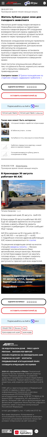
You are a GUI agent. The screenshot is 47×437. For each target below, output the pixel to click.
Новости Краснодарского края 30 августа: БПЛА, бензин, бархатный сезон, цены (22, 279)
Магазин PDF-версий (22, 352)
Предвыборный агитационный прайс (21, 361)
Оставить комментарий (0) (23, 96)
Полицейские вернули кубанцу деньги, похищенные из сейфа (25, 153)
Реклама (6, 352)
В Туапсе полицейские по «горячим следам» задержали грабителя (22, 76)
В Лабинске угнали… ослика (21, 130)
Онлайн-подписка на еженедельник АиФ (22, 355)
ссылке (32, 240)
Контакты (27, 358)
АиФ (19, 211)
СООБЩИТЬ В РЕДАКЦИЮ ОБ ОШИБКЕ (19, 365)
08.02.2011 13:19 (7, 9)
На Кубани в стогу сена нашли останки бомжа (27, 138)
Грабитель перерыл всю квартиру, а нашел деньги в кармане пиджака (26, 146)
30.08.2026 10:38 (7, 166)
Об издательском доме (13, 348)
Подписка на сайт (11, 358)
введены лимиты (18, 247)
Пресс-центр (33, 348)
